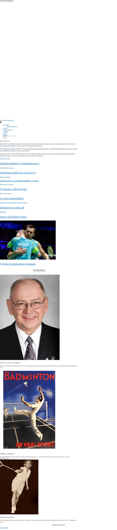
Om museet (6, 124)
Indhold (5, 133)
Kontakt (5, 135)
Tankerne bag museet (11, 126)
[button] (5, 138)
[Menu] (0, 122)
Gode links (5, 131)
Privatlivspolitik (4, 528)
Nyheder (5, 128)
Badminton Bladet (7, 130)
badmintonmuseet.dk (7, 149)
